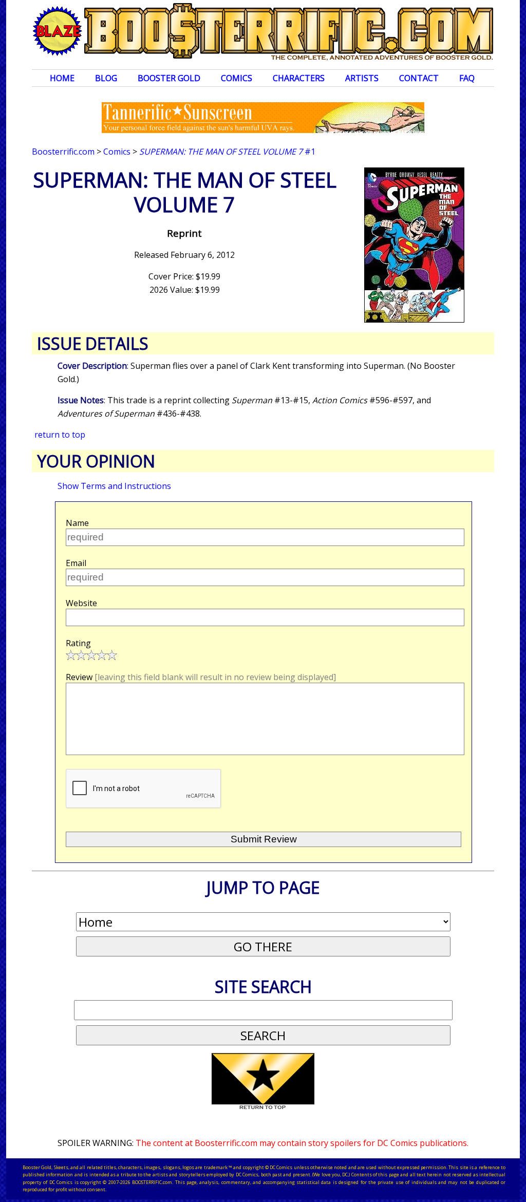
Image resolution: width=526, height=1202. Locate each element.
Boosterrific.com (63, 151)
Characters (299, 78)
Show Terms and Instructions (114, 486)
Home (62, 78)
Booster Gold (169, 78)
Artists (362, 78)
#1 (227, 151)
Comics (236, 78)
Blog (106, 78)
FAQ (467, 78)
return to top (59, 434)
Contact (419, 78)
